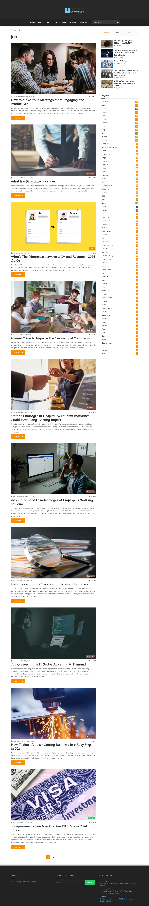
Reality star (106, 154)
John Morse (16, 96)
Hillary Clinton (107, 298)
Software (105, 287)
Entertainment (107, 308)
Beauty (104, 301)
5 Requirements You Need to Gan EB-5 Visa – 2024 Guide (49, 828)
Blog (103, 130)
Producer (105, 294)
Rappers (105, 165)
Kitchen (104, 322)
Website (105, 235)
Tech (103, 133)
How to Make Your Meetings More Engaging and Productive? (47, 102)
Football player (107, 221)
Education (105, 175)
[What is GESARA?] (107, 64)
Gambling (105, 144)
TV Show (105, 137)
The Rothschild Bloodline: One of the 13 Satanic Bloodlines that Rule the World (126, 73)
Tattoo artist (106, 315)
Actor (104, 168)
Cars (103, 182)
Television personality (109, 147)
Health (56, 22)
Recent (118, 33)
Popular (107, 33)
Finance (47, 22)
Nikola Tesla (106, 291)
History (73, 22)
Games (104, 210)
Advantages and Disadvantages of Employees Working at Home (52, 502)
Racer (104, 329)
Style (104, 178)
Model (104, 280)
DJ (103, 346)
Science (64, 22)
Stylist (104, 304)
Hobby (104, 318)
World (104, 199)
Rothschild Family (108, 245)
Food (103, 273)
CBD (103, 196)
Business (105, 109)
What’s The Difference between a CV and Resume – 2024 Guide (53, 258)
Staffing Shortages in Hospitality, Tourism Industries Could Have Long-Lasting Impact (50, 418)
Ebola (104, 339)
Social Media (106, 270)
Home (32, 22)
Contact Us (83, 22)
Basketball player (108, 249)
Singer (104, 158)
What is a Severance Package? (33, 181)
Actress (104, 161)
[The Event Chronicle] (74, 10)
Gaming (104, 224)
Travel (104, 203)
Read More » (18, 118)
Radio (104, 332)
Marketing (105, 252)
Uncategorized (107, 185)
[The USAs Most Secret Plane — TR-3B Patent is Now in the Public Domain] (107, 53)
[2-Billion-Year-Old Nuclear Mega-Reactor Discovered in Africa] (107, 84)
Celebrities (105, 189)
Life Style (105, 217)
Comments (131, 33)
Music (104, 116)
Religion (104, 311)
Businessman (106, 259)
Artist (104, 266)
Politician (105, 263)
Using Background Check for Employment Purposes (49, 584)
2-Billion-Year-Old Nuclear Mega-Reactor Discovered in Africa (124, 83)
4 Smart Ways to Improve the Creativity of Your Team (50, 338)
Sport (104, 151)
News (40, 22)
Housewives (106, 242)
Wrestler (105, 277)
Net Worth (105, 102)
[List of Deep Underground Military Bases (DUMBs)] (107, 44)
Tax (103, 336)
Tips (103, 105)
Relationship (106, 231)
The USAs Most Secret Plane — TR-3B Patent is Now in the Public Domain (125, 52)
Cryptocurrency (107, 256)
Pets (103, 238)
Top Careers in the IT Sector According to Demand (48, 664)
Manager (105, 350)
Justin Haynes (16, 741)
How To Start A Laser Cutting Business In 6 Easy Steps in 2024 (51, 746)
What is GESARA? (120, 61)
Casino (104, 192)
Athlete (104, 228)
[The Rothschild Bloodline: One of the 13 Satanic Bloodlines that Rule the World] (107, 73)
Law (103, 214)
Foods (104, 207)
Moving (104, 325)
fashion (104, 284)
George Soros (107, 343)
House (104, 119)
